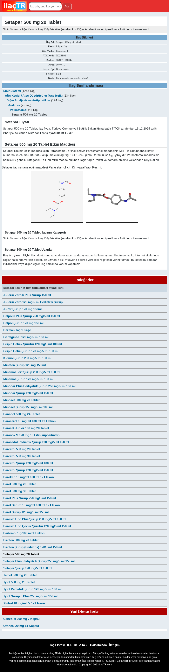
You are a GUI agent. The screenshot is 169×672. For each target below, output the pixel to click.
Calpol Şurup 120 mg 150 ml (23, 323)
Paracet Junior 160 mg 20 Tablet (26, 428)
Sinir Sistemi (12, 90)
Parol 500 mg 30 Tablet (19, 491)
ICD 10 (72, 645)
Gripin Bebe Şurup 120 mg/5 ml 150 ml (30, 351)
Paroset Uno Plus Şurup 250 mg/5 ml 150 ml (34, 519)
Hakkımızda (98, 645)
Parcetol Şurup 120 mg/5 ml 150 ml (28, 470)
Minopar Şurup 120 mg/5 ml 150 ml (28, 393)
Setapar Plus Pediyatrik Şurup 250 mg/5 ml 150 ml (39, 561)
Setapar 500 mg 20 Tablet (21, 554)
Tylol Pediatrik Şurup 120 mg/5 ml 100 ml (32, 589)
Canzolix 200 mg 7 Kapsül (21, 619)
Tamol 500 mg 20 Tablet (20, 575)
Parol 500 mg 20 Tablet (19, 484)
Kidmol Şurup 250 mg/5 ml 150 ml (27, 358)
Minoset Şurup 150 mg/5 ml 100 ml (28, 407)
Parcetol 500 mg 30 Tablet (21, 456)
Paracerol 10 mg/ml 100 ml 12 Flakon (29, 421)
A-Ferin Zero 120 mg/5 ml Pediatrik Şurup (33, 302)
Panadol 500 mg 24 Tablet (21, 414)
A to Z (83, 645)
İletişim (114, 645)
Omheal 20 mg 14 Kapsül (21, 626)
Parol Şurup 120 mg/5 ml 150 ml (26, 512)
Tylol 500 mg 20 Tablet (19, 582)
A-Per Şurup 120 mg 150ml (22, 309)
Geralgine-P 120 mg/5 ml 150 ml (25, 337)
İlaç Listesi (57, 645)
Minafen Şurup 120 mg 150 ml (24, 365)
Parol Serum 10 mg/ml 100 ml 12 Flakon (31, 505)
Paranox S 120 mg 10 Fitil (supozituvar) (31, 435)
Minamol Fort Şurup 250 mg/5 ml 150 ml (31, 372)
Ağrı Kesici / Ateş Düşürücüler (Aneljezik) (34, 95)
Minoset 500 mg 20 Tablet (21, 400)
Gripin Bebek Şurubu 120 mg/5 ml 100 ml (32, 344)
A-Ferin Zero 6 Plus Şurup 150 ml (27, 295)
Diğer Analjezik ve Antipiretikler (28, 100)
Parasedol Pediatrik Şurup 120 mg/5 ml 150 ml (36, 442)
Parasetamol (18, 109)
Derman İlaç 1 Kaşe (17, 330)
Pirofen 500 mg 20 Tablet (21, 540)
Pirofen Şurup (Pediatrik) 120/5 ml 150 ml (32, 547)
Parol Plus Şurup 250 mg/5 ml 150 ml (29, 498)
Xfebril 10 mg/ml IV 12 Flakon (24, 603)
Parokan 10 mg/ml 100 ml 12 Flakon (28, 477)
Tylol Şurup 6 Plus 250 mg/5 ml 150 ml (30, 596)
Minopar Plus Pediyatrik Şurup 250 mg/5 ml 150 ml (39, 386)
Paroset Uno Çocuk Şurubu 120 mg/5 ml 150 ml (37, 526)
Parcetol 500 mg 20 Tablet (21, 449)
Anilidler (14, 105)
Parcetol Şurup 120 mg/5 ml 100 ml (28, 463)
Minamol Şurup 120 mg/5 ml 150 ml (28, 379)
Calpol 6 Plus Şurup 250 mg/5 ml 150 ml (31, 316)
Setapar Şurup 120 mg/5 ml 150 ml (27, 568)
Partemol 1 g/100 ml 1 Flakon (24, 533)
